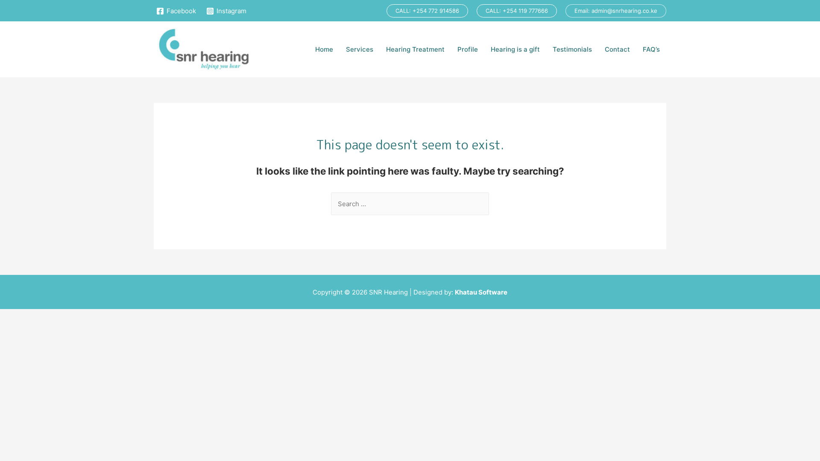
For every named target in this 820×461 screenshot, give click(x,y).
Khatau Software (481, 292)
